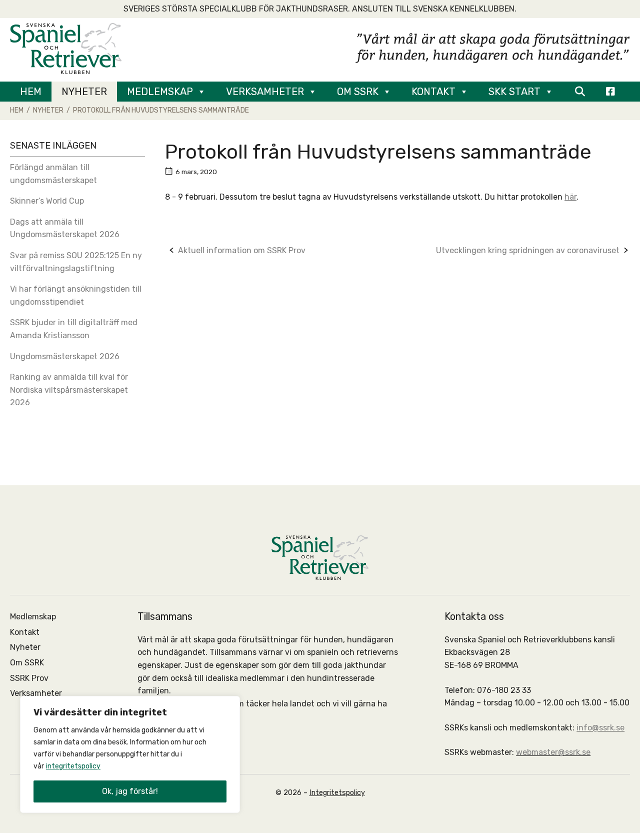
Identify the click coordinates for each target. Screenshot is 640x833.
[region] (130, 754)
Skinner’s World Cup (47, 201)
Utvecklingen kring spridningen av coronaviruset (528, 250)
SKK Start (514, 92)
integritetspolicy (73, 766)
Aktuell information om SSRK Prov (242, 250)
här (570, 197)
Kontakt (434, 92)
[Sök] (580, 92)
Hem (31, 92)
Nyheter (84, 92)
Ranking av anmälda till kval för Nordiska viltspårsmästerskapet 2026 (69, 389)
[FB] (610, 92)
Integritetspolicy (337, 792)
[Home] (66, 48)
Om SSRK (357, 92)
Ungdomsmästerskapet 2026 (65, 356)
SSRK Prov (29, 678)
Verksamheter (265, 92)
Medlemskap (160, 92)
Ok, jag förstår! (130, 791)
